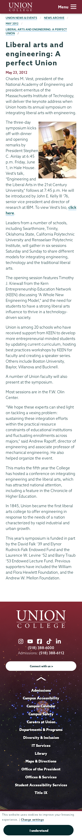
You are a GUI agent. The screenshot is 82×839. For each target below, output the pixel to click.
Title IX (41, 792)
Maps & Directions (41, 761)
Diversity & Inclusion (41, 737)
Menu (63, 7)
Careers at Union (41, 722)
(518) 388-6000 (41, 648)
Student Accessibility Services (41, 785)
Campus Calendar (41, 706)
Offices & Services (41, 777)
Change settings (32, 819)
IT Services (41, 745)
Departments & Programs (41, 729)
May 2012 (12, 23)
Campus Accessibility (41, 698)
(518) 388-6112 (51, 653)
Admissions (41, 690)
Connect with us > (41, 666)
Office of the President (41, 769)
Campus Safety (41, 714)
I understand (39, 831)
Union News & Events (21, 18)
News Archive (54, 18)
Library (41, 753)
